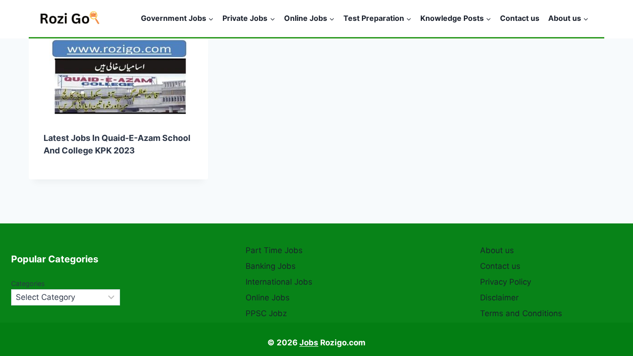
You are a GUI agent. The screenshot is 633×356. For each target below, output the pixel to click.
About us (497, 250)
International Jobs (279, 281)
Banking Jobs (271, 266)
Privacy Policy (505, 281)
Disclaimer (499, 297)
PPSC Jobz (266, 313)
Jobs (308, 342)
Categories (28, 283)
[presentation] (118, 77)
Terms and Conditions (521, 313)
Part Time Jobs (274, 250)
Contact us (519, 18)
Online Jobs (268, 297)
